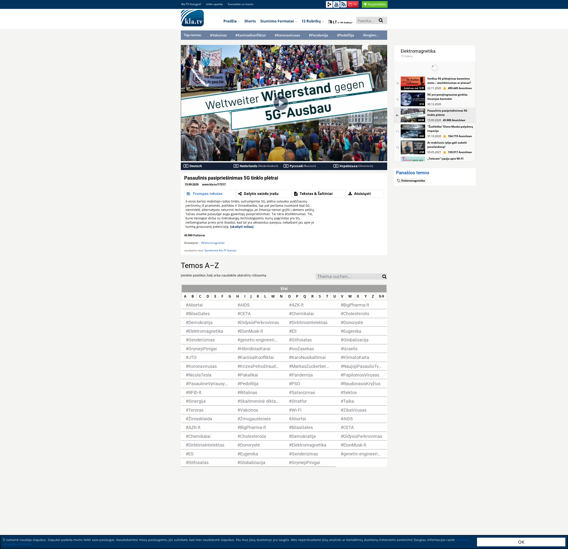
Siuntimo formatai (277, 21)
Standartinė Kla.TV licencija (220, 250)
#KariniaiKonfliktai (250, 35)
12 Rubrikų (312, 21)
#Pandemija (318, 35)
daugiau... (371, 35)
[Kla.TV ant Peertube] (329, 4)
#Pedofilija (345, 35)
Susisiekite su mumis (240, 4)
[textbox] (349, 277)
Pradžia (230, 21)
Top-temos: (192, 35)
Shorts (250, 21)
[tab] (210, 194)
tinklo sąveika (214, 4)
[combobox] (349, 276)
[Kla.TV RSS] (343, 4)
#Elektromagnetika (213, 243)
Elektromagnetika (418, 51)
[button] (353, 4)
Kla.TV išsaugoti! (191, 4)
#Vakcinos (218, 35)
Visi (284, 288)
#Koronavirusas (287, 35)
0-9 (381, 296)
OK (521, 542)
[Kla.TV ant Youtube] (336, 4)
